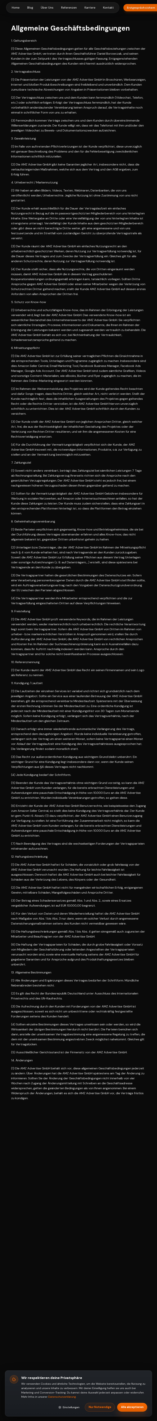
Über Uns (47, 8)
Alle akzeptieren (132, 1407)
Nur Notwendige (100, 1407)
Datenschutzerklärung (62, 1396)
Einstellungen (71, 1407)
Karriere (89, 8)
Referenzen (69, 8)
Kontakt (108, 8)
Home (16, 8)
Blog (30, 8)
